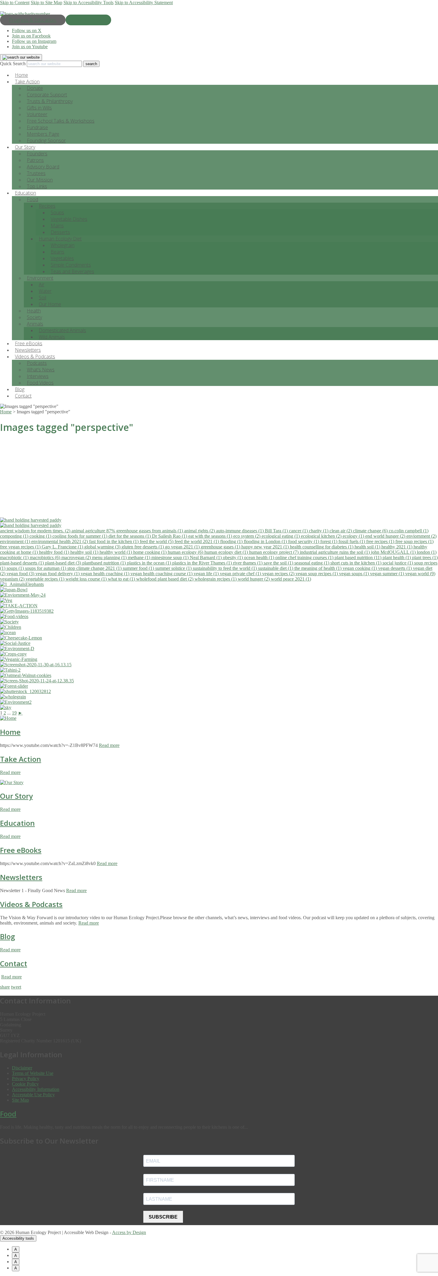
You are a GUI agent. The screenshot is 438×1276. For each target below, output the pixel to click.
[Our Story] (12, 782)
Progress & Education (33, 20)
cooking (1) (40, 536)
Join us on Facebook (31, 35)
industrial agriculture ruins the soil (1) (335, 552)
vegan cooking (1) (360, 568)
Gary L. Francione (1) (63, 546)
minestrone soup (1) (170, 557)
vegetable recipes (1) (46, 578)
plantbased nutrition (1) (104, 562)
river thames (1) (248, 562)
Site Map (20, 1100)
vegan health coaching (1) (106, 573)
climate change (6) (371, 530)
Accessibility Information (35, 1089)
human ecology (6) (186, 552)
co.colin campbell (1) (408, 530)
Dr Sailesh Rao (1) (170, 536)
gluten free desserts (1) (143, 546)
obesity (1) (233, 557)
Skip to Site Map (46, 2)
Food (32, 199)
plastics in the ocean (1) (149, 562)
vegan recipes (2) (279, 573)
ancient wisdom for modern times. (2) (36, 530)
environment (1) (15, 541)
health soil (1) (368, 546)
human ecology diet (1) (226, 552)
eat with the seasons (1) (210, 536)
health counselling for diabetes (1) (322, 546)
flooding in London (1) (266, 541)
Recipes (47, 206)
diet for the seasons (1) (130, 536)
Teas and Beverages (72, 271)
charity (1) (319, 530)
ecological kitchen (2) (322, 536)
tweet (16, 986)
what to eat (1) (122, 578)
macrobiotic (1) (15, 557)
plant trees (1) (425, 557)
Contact (23, 396)
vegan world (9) (420, 573)
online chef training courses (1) (305, 557)
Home (10, 732)
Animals (35, 323)
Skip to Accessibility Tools (88, 2)
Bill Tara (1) (277, 530)
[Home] (8, 718)
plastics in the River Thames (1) (202, 562)
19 (14, 712)
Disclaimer (22, 1067)
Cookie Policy (25, 1083)
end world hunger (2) (385, 536)
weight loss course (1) (87, 578)
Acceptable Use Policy (33, 1094)
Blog (7, 936)
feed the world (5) (157, 541)
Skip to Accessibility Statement (144, 2)
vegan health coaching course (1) (162, 573)
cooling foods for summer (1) (80, 536)
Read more (109, 745)
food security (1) (304, 541)
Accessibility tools (18, 1238)
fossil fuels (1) (352, 541)
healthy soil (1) (85, 552)
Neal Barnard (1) (206, 557)
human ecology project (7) (274, 552)
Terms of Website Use (32, 1073)
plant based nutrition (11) (359, 557)
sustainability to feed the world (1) (225, 568)
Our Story (16, 796)
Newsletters (21, 877)
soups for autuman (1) (46, 568)
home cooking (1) (150, 552)
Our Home (50, 304)
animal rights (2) (200, 530)
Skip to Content (14, 2)
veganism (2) (13, 578)
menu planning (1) (110, 557)
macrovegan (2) (76, 557)
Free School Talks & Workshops (60, 121)
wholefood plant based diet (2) (165, 578)
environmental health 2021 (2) (60, 541)
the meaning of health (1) (318, 568)
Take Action (20, 759)
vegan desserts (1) (395, 568)
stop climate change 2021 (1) (95, 568)
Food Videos (40, 382)
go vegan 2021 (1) (183, 546)
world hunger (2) (254, 578)
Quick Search (13, 63)
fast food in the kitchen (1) (114, 541)
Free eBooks (20, 850)
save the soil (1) (279, 562)
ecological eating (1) (281, 536)
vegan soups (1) (354, 573)
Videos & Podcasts (31, 904)
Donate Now (88, 20)
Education (17, 823)
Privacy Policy (25, 1078)
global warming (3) (103, 546)
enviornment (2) (421, 536)
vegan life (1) (207, 573)
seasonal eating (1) (312, 562)
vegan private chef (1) (241, 573)
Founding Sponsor (46, 140)
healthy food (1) (54, 552)
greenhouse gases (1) (221, 546)
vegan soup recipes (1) (317, 573)
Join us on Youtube (30, 46)
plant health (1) (397, 557)
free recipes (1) (380, 541)
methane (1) (139, 557)
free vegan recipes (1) (21, 546)
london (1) (427, 552)
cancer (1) (299, 530)
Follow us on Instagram (34, 41)
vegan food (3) (21, 573)
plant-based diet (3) (63, 562)
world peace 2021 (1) (291, 578)
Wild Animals (52, 337)
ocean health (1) (259, 557)
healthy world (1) (116, 552)
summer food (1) (139, 568)
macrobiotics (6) (45, 557)
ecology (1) (354, 536)
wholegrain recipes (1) (216, 578)
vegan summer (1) (387, 573)
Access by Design (129, 1232)
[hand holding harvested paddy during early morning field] (219, 520)
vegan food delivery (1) (58, 573)
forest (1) (329, 541)
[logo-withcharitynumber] (25, 13)
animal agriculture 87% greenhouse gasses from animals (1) (128, 530)
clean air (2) (341, 530)
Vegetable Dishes (69, 219)
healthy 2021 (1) (397, 546)
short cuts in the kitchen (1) (356, 562)
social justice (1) (398, 562)
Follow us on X (26, 30)
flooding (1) (232, 541)
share (5, 986)
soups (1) (16, 568)
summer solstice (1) (174, 568)
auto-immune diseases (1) (240, 530)
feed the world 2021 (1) (197, 541)
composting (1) (14, 536)
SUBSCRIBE (163, 1216)
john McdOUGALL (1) (394, 552)
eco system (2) (247, 536)
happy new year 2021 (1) (265, 546)
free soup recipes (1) (414, 541)
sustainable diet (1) (276, 568)
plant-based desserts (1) (22, 562)
